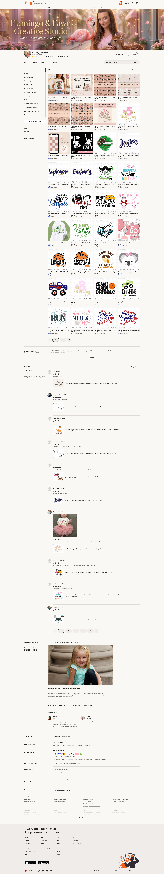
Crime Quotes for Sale (89, 803)
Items (26, 62)
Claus (54, 371)
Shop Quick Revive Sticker (90, 814)
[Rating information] (33, 56)
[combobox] (75, 3)
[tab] (34, 70)
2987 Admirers (28, 132)
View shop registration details (62, 790)
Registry (102, 7)
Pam (54, 488)
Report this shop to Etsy (30, 138)
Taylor (54, 512)
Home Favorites (72, 7)
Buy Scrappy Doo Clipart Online (91, 806)
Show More (82, 818)
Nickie (55, 560)
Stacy (54, 607)
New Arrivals (60, 7)
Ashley (55, 441)
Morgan (55, 395)
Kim (54, 465)
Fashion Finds (84, 7)
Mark (54, 583)
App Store (30, 862)
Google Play (43, 862)
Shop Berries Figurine (30, 812)
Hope (54, 418)
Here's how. (92, 745)
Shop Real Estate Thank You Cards (92, 812)
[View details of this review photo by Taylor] (65, 525)
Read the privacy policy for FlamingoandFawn (65, 779)
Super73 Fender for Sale (60, 801)
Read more (92, 357)
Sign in (127, 3)
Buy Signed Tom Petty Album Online (33, 814)
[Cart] (137, 3)
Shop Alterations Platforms (119, 812)
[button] (121, 54)
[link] (50, 340)
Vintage (94, 7)
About (43, 62)
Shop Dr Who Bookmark (60, 812)
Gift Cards (111, 7)
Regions (137, 870)
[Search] (120, 3)
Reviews (34, 62)
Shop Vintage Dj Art (29, 801)
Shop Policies (53, 62)
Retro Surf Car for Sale (118, 801)
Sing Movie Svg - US (88, 801)
